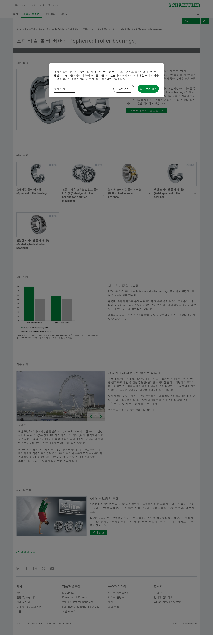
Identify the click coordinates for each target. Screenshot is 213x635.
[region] (106, 80)
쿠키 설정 (59, 88)
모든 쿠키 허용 (148, 88)
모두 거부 (123, 88)
